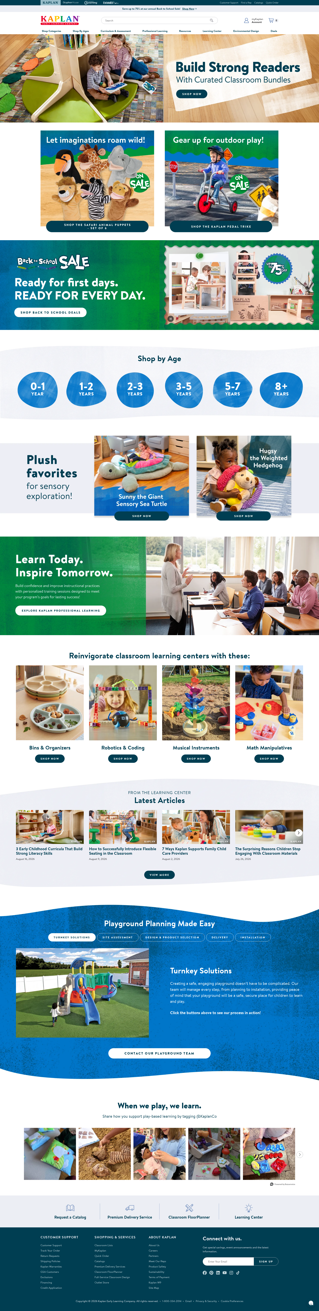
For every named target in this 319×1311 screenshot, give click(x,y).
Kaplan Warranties (51, 1266)
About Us (154, 1245)
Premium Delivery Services (110, 1266)
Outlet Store (102, 1282)
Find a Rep (246, 2)
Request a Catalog (70, 1217)
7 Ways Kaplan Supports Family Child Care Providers (194, 851)
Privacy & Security (206, 1301)
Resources (185, 31)
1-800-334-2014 (171, 1301)
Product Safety (157, 1266)
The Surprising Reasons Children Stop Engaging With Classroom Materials (268, 851)
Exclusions (47, 1277)
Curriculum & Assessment (116, 31)
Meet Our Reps (157, 1261)
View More (162, 875)
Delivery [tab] (220, 937)
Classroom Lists (104, 1245)
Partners (154, 1256)
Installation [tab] (253, 937)
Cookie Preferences (232, 1301)
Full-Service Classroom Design (112, 1277)
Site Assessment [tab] (118, 937)
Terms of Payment (159, 1277)
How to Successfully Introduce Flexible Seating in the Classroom (122, 851)
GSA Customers (50, 1272)
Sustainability (156, 1272)
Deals (274, 31)
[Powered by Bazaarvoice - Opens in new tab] (282, 1185)
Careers (153, 1250)
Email (188, 1301)
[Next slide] (298, 832)
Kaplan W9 (155, 1282)
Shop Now (188, 8)
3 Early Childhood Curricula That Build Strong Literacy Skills (49, 851)
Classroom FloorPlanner (189, 1217)
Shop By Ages (81, 31)
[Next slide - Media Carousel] (299, 1154)
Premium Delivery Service (129, 1217)
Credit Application (51, 1288)
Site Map (154, 1288)
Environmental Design (246, 31)
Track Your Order (50, 1250)
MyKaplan (100, 1250)
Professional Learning (154, 31)
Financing (46, 1282)
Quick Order (272, 2)
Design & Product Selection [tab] (172, 937)
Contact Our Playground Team (159, 1053)
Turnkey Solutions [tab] (72, 937)
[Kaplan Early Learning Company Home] (60, 20)
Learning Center (212, 31)
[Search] (212, 20)
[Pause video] (170, 319)
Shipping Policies (50, 1261)
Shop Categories (51, 31)
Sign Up (266, 1261)
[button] (253, 20)
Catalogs (258, 2)
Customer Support (229, 2)
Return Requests (50, 1256)
